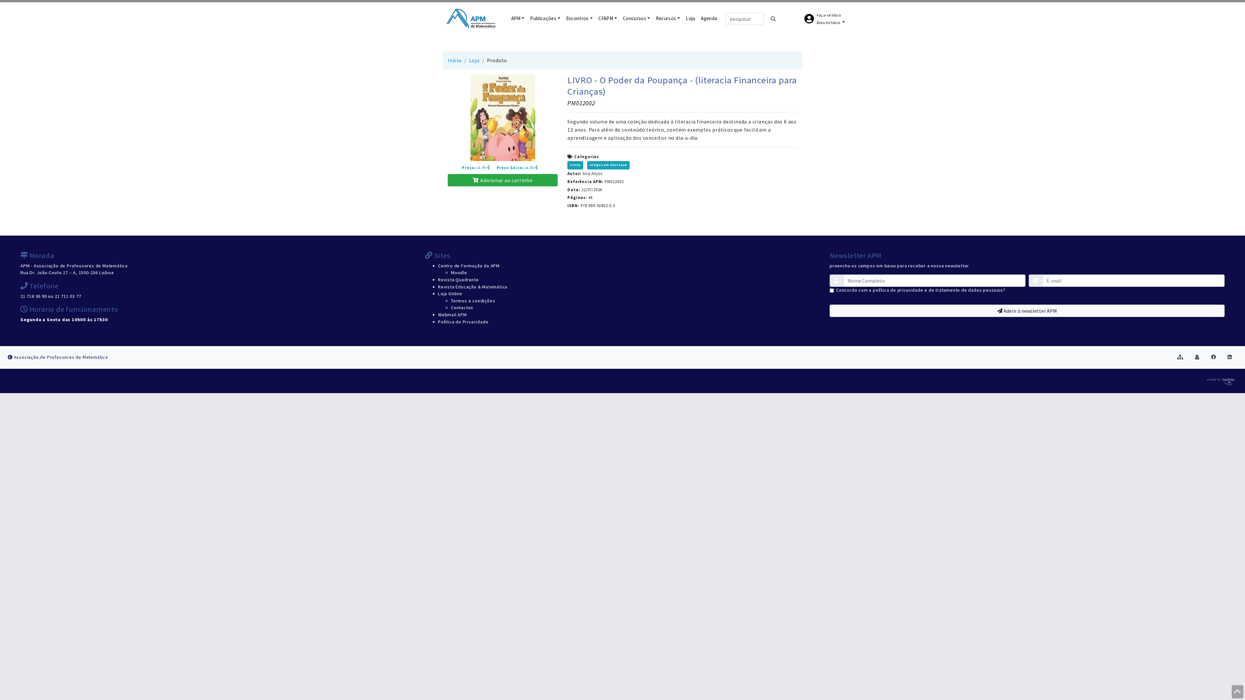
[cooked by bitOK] (1220, 380)
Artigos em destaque (608, 165)
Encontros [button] (577, 18)
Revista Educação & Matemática (472, 287)
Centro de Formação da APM (469, 266)
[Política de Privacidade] (1197, 357)
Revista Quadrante (458, 280)
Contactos (462, 307)
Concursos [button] (634, 18)
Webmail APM (452, 315)
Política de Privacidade (463, 322)
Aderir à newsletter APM (1029, 311)
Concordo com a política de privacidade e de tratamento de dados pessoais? (920, 290)
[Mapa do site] (1180, 357)
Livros (575, 165)
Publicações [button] (543, 18)
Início (455, 60)
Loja (690, 18)
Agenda (709, 18)
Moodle (459, 272)
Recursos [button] (666, 18)
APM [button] (516, 18)
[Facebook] (1213, 357)
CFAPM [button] (606, 18)
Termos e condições (473, 301)
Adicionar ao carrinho (506, 180)
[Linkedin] (1229, 357)
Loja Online (450, 294)
